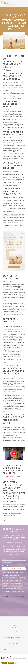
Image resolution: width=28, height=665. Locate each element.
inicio (4, 520)
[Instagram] (10, 643)
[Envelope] (17, 643)
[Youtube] (13, 643)
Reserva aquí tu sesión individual (11, 513)
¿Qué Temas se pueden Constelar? (12, 476)
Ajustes (17, 662)
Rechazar (11, 662)
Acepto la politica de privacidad (11, 565)
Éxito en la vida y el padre (9, 479)
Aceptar (4, 662)
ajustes (12, 660)
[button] (23, 4)
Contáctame (17, 518)
